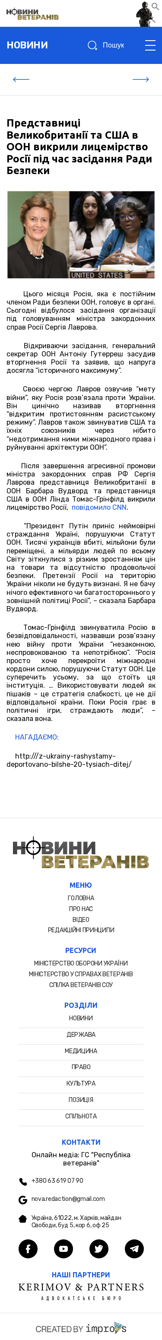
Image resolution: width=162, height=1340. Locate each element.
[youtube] (63, 1249)
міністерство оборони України (80, 963)
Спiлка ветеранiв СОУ (81, 985)
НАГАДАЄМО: (37, 737)
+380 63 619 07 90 (57, 1181)
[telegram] (134, 1249)
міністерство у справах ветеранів (81, 974)
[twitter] (98, 1249)
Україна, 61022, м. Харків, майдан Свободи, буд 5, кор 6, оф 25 (76, 1222)
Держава (81, 1034)
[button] (155, 8)
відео (81, 920)
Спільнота (80, 1116)
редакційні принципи (81, 930)
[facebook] (28, 1249)
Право (81, 1067)
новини (27, 45)
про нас (81, 909)
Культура (81, 1083)
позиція (81, 1100)
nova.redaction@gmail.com (68, 1199)
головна (81, 898)
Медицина (81, 1051)
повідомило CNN (99, 507)
